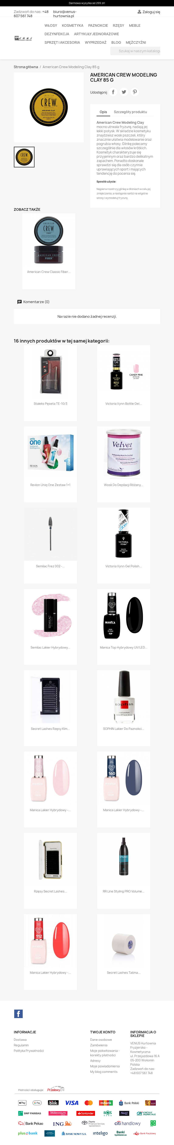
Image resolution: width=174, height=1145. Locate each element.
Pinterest (134, 92)
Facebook (18, 1014)
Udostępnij (113, 92)
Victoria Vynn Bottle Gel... (123, 404)
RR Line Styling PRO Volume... (124, 891)
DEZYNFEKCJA (57, 34)
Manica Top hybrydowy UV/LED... (123, 647)
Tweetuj (124, 92)
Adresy (95, 1061)
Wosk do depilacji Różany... (123, 485)
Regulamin (21, 1045)
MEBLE (134, 25)
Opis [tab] (103, 112)
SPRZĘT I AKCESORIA (62, 42)
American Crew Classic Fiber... (48, 272)
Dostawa (20, 1040)
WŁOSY (51, 25)
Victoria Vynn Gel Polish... (123, 566)
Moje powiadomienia (105, 1066)
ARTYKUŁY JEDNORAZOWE (96, 34)
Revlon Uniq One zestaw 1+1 (50, 485)
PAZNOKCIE (98, 25)
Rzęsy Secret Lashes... (50, 891)
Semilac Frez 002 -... (50, 566)
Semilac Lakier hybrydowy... (50, 647)
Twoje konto (102, 1032)
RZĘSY (118, 25)
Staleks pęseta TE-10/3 (50, 404)
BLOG (116, 42)
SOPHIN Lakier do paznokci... (123, 729)
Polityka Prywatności (29, 1051)
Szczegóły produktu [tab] (130, 112)
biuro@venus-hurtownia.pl (65, 13)
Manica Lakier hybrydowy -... (50, 810)
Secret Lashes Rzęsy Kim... (50, 729)
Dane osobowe (101, 1040)
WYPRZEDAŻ (96, 42)
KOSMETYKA (72, 25)
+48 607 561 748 (31, 13)
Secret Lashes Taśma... (123, 973)
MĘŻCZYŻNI (136, 42)
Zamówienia (98, 1045)
